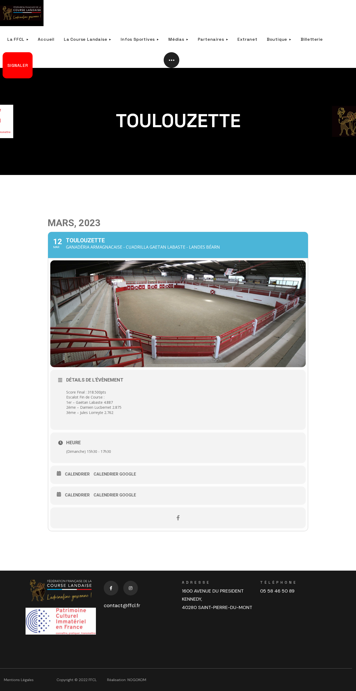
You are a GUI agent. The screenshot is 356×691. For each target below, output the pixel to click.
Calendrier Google (115, 474)
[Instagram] (130, 588)
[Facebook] (111, 588)
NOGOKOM (136, 679)
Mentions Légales (19, 679)
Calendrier (77, 474)
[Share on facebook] (178, 517)
